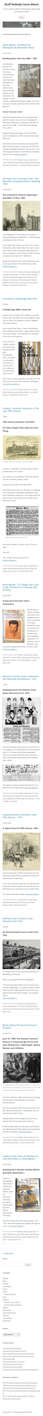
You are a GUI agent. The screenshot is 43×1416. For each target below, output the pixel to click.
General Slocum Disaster (11, 1142)
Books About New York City (28, 277)
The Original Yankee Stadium (12, 1348)
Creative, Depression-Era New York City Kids (23, 1383)
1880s (9, 568)
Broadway (6, 280)
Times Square (24, 282)
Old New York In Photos (12, 1302)
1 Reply (5, 416)
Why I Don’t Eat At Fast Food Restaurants (23, 1385)
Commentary (28, 655)
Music (5, 1297)
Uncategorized (7, 1318)
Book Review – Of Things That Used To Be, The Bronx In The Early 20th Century (21, 587)
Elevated (15, 1009)
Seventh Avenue (14, 282)
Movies (5, 1292)
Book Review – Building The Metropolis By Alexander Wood (18, 46)
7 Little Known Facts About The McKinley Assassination (20, 1369)
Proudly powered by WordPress (22, 1412)
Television (6, 1315)
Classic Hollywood (10, 1294)
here (20, 1113)
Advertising (14, 277)
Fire (38, 1140)
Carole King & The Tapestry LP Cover (14, 1351)
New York (32, 160)
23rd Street (34, 274)
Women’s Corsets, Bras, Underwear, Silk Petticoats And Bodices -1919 (21, 677)
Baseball (5, 1278)
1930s (9, 392)
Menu (21, 17)
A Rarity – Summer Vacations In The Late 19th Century (21, 410)
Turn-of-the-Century (23, 660)
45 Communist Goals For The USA (13, 1362)
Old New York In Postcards (12, 1305)
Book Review (20, 162)
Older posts (8, 1253)
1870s (27, 1006)
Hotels (32, 902)
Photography (14, 274)
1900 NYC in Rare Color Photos (13, 1364)
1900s (28, 274)
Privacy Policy (7, 1412)
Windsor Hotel (7, 905)
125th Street (11, 1234)
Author (28, 657)
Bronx (14, 660)
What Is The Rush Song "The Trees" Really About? (19, 1354)
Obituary (5, 1307)
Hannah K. (36, 165)
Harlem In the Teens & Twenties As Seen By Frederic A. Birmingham (20, 1157)
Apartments (11, 162)
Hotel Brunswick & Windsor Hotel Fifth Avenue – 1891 (20, 816)
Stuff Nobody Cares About (21, 4)
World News (7, 1321)
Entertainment (10, 798)
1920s (23, 657)
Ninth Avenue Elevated (26, 1009)
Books (21, 160)
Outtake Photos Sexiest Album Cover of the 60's (18, 1356)
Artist (35, 900)
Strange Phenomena (9, 1313)
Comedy (5, 1284)
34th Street (10, 796)
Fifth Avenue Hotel (25, 280)
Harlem (23, 1237)
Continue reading (20, 154)
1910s (19, 657)
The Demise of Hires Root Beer (12, 1367)
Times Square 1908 (9, 1359)
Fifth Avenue (14, 280)
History (26, 160)
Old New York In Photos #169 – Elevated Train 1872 (18, 920)
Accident (15, 1140)
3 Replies (5, 304)
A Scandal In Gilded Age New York (20, 298)
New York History (11, 165)
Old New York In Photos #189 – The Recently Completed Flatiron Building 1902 (21, 181)
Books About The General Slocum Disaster (20, 1026)
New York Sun (12, 571)
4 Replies (5, 927)
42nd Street (6, 277)
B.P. (25, 285)
